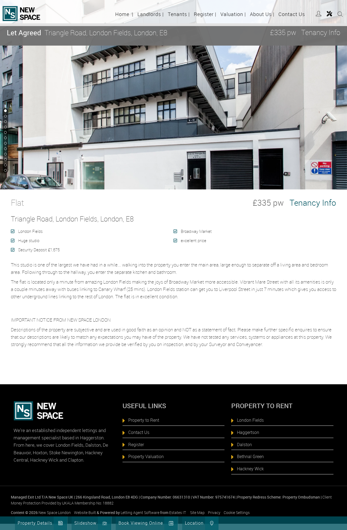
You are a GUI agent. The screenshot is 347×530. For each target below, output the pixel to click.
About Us (262, 14)
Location (194, 523)
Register (205, 14)
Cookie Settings (237, 512)
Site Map (197, 512)
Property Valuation (146, 456)
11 (5, 165)
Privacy (214, 512)
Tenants (179, 14)
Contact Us (291, 14)
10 (5, 160)
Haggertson (248, 432)
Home (124, 14)
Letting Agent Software (140, 512)
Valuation (233, 14)
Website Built (85, 512)
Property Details (35, 523)
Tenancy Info (320, 32)
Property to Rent (143, 420)
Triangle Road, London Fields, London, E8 (87, 32)
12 (5, 171)
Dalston (244, 445)
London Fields (250, 420)
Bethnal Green (250, 456)
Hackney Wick (250, 469)
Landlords (150, 14)
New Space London (54, 512)
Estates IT (177, 512)
